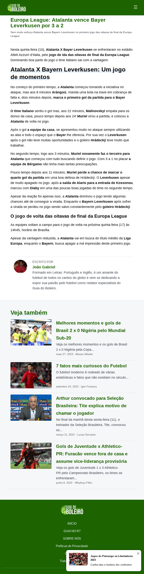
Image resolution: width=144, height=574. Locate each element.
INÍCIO (72, 523)
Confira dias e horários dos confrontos (111, 564)
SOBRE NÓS (72, 538)
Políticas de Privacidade (72, 546)
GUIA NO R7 (72, 531)
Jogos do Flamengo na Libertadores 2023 (112, 558)
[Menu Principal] (135, 7)
